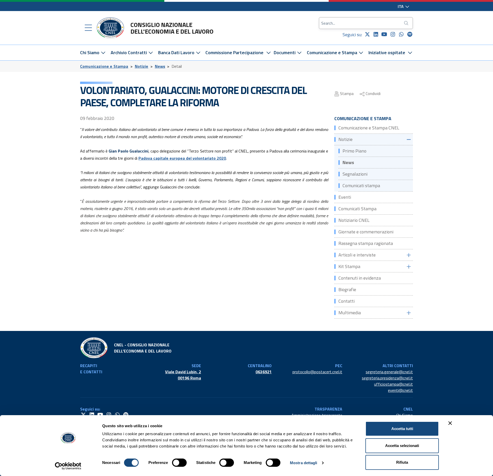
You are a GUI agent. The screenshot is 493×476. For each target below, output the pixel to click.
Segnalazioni (355, 173)
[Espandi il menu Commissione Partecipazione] (268, 52)
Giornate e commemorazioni (365, 231)
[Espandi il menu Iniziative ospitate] (410, 52)
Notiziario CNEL (353, 220)
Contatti (346, 301)
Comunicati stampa (361, 185)
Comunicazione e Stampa (332, 52)
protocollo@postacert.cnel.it (317, 372)
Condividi (373, 93)
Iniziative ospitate (386, 52)
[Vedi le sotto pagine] (408, 139)
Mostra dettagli (303, 463)
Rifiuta (402, 462)
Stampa (346, 93)
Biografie (347, 289)
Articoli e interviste (357, 254)
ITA (401, 6)
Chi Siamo (90, 52)
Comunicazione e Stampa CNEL (368, 127)
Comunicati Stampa (357, 208)
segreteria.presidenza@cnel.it (387, 378)
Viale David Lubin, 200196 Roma (183, 375)
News (160, 66)
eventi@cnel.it (400, 390)
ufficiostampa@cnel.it (393, 384)
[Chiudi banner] (450, 423)
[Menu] (88, 28)
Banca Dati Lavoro (176, 52)
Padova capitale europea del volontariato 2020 (182, 158)
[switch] (179, 463)
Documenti (285, 52)
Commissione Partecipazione (234, 52)
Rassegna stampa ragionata (365, 243)
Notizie (141, 66)
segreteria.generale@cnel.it (389, 372)
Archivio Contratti (129, 52)
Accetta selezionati (402, 445)
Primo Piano (354, 150)
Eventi (344, 197)
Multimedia (349, 312)
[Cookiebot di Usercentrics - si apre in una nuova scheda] (68, 466)
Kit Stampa (349, 266)
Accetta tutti (402, 428)
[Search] (407, 23)
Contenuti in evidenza (359, 277)
